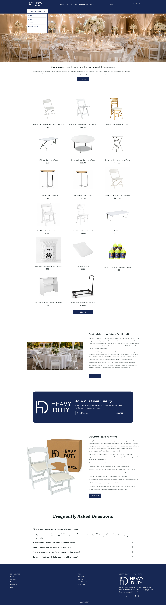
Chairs (31, 19)
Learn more (95, 376)
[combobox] (122, 4)
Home (12, 576)
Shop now (83, 79)
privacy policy (81, 584)
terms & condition (83, 582)
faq (11, 582)
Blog (11, 587)
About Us (13, 579)
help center (81, 576)
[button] (139, 4)
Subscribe (119, 413)
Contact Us (13, 584)
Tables (31, 22)
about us (80, 579)
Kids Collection (33, 26)
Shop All (31, 15)
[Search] (112, 4)
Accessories (33, 30)
